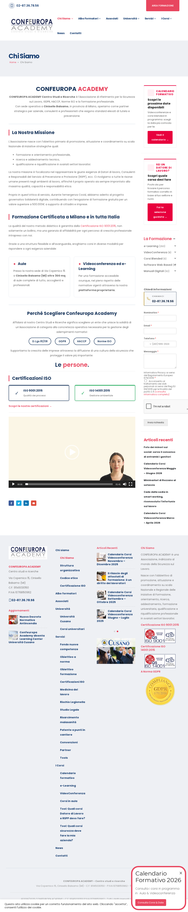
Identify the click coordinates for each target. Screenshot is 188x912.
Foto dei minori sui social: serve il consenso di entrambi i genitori (159, 452)
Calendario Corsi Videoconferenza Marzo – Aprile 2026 (159, 518)
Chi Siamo (67, 558)
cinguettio (18, 503)
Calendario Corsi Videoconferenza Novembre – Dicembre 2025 (115, 559)
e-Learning (151, 246)
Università (130, 18)
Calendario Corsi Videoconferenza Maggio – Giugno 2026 (160, 468)
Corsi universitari (72, 629)
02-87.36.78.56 (27, 5)
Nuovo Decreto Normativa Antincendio (30, 620)
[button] (72, 452)
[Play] (13, 484)
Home (13, 62)
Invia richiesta (156, 422)
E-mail (33, 503)
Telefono (150, 338)
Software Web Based (158, 265)
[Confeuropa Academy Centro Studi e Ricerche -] (32, 26)
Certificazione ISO (73, 586)
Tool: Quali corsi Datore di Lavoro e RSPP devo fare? (72, 813)
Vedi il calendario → (160, 137)
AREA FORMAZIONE (163, 5)
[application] (72, 452)
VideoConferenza (155, 252)
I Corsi (165, 18)
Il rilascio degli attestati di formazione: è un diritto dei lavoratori (114, 578)
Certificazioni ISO (72, 682)
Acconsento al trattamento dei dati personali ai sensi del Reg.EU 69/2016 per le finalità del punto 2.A (160, 388)
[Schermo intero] (130, 484)
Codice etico (69, 578)
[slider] (69, 484)
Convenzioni (69, 742)
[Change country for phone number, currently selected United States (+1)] (148, 344)
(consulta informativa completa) (156, 393)
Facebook (11, 503)
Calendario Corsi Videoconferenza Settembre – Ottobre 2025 (115, 597)
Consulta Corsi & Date (151, 902)
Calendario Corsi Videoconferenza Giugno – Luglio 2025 (115, 616)
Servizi (149, 18)
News (60, 33)
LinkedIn (26, 503)
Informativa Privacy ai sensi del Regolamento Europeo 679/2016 (159, 375)
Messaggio (151, 351)
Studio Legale (69, 710)
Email (148, 325)
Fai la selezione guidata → (160, 212)
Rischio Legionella (72, 702)
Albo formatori (88, 18)
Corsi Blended (153, 258)
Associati (112, 18)
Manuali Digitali (154, 271)
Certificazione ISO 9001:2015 (98, 226)
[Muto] (124, 484)
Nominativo (151, 312)
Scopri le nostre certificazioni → (30, 406)
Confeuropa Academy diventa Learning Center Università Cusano (27, 637)
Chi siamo (63, 18)
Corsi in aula (68, 801)
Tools (64, 758)
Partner (65, 750)
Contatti (75, 33)
